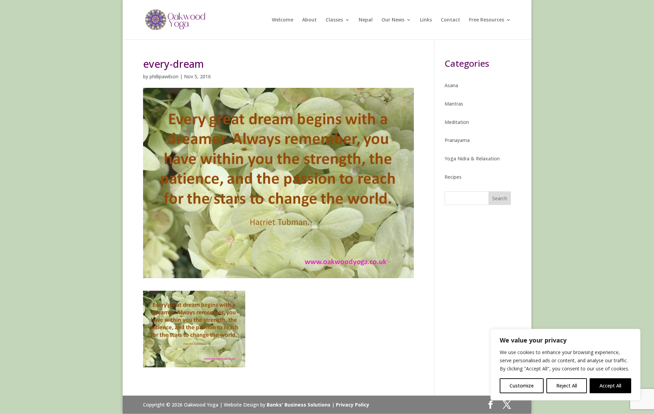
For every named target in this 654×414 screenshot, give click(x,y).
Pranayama (457, 140)
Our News (393, 20)
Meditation (457, 122)
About (309, 20)
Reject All (566, 385)
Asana (451, 85)
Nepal (366, 20)
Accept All (610, 385)
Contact (450, 20)
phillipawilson (164, 76)
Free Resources (486, 20)
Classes (334, 20)
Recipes (453, 177)
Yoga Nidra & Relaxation (472, 158)
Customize (522, 385)
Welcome (282, 20)
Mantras (454, 103)
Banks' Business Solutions (298, 404)
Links (426, 20)
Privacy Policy (352, 404)
